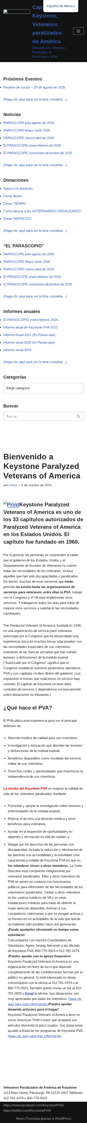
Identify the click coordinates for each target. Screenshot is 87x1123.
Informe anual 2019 (17, 350)
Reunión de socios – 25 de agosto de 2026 (34, 87)
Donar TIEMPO (14, 203)
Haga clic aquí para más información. (35, 1036)
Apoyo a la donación (18, 188)
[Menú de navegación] (78, 31)
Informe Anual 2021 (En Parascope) (29, 335)
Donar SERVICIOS (17, 218)
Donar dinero (12, 196)
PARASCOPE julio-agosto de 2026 (28, 123)
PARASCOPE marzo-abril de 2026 (28, 138)
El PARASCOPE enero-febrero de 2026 (32, 145)
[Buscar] (79, 416)
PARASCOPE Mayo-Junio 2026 (26, 130)
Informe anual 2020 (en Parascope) (29, 342)
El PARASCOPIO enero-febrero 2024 (30, 320)
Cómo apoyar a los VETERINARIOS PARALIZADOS (42, 211)
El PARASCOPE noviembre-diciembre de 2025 (37, 153)
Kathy (13, 485)
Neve (20, 1118)
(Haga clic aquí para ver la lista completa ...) (35, 99)
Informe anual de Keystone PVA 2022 (30, 327)
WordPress (63, 1118)
